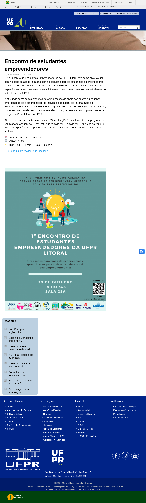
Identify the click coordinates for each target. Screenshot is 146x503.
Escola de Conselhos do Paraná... (20, 382)
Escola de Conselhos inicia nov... (20, 339)
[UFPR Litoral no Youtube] (135, 455)
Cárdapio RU (48, 421)
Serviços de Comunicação (19, 424)
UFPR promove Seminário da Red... (20, 348)
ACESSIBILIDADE (83, 7)
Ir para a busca (40, 7)
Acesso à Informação (52, 406)
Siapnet (81, 421)
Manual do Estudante (52, 428)
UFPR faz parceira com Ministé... (19, 365)
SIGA (112, 14)
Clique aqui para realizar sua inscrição (26, 151)
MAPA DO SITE (112, 7)
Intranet (85, 14)
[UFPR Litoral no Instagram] (125, 455)
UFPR (77, 14)
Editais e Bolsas (14, 413)
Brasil (14, 2)
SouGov (81, 432)
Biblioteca (121, 14)
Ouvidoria (104, 14)
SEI (79, 417)
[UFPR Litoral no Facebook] (116, 455)
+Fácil (10, 406)
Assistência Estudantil (52, 410)
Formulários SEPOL (16, 417)
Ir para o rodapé (54, 7)
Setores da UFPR (121, 417)
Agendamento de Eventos (19, 410)
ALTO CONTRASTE (98, 7)
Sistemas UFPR (85, 428)
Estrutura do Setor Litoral (124, 410)
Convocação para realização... (18, 391)
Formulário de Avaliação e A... (17, 374)
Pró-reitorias (119, 413)
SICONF (11, 428)
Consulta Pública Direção (124, 406)
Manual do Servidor (51, 432)
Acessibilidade (84, 410)
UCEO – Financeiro (87, 435)
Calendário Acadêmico (52, 417)
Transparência (133, 14)
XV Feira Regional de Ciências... (20, 356)
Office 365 (94, 14)
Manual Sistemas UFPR (53, 435)
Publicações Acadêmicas (53, 439)
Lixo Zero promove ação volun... (19, 331)
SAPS (10, 421)
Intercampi (47, 424)
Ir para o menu (26, 7)
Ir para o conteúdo (11, 7)
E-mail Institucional (86, 413)
